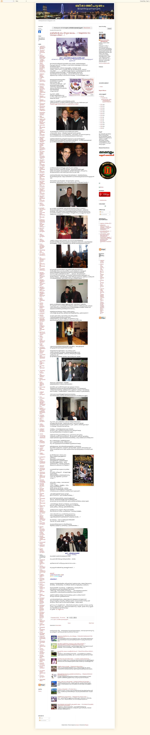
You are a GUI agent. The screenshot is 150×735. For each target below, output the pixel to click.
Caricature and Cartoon (42, 84)
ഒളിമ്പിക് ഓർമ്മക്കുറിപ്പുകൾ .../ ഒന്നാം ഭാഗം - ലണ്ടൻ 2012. (42, 275)
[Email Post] (67, 617)
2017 (101, 111)
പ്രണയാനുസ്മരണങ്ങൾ (42, 473)
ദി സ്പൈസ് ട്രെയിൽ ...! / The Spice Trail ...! (67, 689)
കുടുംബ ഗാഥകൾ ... (42, 315)
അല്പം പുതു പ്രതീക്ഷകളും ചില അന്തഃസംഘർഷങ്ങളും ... (42, 121)
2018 (101, 110)
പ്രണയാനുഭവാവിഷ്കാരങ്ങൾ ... (42, 469)
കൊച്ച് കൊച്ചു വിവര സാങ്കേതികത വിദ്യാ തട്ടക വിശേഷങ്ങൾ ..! (42, 326)
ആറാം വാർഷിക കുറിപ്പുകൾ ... (42, 205)
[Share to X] (73, 617)
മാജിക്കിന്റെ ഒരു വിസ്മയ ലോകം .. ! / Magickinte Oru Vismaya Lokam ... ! (72, 696)
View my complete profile (104, 63)
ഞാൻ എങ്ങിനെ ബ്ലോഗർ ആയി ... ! (42, 384)
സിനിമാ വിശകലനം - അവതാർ (42, 652)
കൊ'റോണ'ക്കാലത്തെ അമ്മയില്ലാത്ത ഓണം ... (42, 319)
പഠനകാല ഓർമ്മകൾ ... (42, 416)
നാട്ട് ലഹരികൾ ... (42, 397)
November (103, 97)
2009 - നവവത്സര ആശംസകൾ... (42, 80)
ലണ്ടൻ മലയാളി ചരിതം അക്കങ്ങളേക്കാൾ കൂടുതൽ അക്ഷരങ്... (106, 100)
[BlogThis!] (71, 617)
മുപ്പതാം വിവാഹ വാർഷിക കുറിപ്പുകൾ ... (42, 551)
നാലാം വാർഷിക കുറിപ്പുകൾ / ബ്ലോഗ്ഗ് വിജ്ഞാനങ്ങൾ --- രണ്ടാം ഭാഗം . (42, 403)
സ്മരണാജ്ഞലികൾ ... (42, 680)
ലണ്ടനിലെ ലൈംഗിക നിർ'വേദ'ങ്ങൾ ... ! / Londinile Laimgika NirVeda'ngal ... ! (73, 658)
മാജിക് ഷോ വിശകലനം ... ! (42, 546)
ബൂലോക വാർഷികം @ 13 (105, 223)
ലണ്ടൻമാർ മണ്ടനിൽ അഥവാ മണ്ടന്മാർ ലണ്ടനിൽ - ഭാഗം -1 (42, 615)
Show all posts (87, 27)
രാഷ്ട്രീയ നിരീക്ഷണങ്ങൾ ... (42, 575)
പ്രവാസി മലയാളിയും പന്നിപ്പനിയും (42, 481)
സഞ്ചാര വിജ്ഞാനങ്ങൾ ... (42, 646)
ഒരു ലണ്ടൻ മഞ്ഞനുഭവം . (42, 270)
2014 (101, 117)
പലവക (41, 433)
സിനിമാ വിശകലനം (42, 649)
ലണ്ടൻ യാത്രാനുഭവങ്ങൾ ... (42, 587)
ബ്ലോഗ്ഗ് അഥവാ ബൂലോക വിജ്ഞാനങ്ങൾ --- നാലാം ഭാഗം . (42, 518)
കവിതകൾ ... (42, 313)
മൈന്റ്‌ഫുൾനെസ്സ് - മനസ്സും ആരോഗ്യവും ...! (42, 562)
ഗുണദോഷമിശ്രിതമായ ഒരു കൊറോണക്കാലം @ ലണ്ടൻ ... (42, 350)
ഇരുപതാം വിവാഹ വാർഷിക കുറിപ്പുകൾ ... (42, 230)
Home (69, 623)
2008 (101, 128)
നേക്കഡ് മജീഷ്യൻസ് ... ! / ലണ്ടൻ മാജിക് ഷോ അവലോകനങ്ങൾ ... (42, 410)
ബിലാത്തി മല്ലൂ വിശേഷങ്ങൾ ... (42, 495)
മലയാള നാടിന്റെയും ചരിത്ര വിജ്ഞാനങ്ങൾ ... (42, 538)
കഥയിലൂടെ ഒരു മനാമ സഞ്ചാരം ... (42, 310)
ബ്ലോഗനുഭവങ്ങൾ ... (42, 506)
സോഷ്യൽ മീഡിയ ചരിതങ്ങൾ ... (42, 667)
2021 (101, 104)
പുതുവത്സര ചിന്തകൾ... (42, 446)
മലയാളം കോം (103, 200)
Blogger (86, 724)
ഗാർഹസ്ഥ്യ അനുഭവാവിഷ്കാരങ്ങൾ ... (42, 340)
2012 (101, 121)
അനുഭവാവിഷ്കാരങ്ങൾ (42, 104)
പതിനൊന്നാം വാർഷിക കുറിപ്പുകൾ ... (42, 420)
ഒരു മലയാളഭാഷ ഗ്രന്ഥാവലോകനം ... (42, 259)
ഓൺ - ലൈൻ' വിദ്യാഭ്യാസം (42, 300)
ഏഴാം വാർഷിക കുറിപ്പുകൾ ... (42, 241)
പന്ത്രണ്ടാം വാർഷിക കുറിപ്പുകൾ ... (42, 430)
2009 (101, 126)
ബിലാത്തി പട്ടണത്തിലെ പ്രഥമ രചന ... (42, 485)
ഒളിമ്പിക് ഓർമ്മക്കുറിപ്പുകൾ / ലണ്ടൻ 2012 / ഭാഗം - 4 (42, 294)
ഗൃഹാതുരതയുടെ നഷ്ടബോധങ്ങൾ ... (42, 362)
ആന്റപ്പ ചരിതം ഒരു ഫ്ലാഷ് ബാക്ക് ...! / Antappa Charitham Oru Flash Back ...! (73, 681)
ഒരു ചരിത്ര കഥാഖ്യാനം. (42, 255)
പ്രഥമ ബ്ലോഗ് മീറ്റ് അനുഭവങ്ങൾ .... (42, 476)
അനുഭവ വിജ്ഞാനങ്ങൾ (42, 97)
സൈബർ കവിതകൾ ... (42, 664)
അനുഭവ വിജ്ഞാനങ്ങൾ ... (42, 101)
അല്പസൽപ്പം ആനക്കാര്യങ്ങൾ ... (42, 127)
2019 (101, 108)
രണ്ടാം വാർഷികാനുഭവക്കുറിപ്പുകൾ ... (42, 571)
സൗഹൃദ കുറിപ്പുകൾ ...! (42, 676)
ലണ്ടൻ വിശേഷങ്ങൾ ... (42, 595)
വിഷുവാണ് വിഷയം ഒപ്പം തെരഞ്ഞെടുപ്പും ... (42, 638)
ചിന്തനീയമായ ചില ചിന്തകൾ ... (42, 371)
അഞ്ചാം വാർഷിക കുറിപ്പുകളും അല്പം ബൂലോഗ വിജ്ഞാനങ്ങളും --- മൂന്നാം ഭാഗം (42, 90)
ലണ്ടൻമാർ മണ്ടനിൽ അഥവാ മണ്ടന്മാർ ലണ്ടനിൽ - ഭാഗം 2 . (42, 601)
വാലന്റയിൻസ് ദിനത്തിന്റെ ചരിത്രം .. (42, 629)
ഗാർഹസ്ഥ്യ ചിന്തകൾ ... (42, 344)
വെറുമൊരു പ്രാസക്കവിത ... (42, 642)
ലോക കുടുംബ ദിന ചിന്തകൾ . (42, 621)
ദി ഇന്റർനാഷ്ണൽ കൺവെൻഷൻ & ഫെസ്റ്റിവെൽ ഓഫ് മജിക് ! (64, 104)
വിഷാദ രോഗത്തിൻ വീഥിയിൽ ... (42, 633)
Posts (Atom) (58, 625)
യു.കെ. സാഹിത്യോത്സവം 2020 (42, 567)
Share (39, 691)
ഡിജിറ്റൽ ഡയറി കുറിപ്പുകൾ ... (42, 394)
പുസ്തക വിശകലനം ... (42, 454)
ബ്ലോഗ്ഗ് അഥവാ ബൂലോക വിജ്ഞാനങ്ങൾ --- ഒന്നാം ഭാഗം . (42, 511)
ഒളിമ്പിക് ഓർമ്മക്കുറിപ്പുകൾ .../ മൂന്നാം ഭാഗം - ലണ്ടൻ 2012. (42, 282)
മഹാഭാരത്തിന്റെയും (42, 543)
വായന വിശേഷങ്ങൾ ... (42, 624)
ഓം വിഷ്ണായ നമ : (60, 609)
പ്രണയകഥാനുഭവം (42, 466)
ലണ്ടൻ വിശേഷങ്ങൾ (42, 591)
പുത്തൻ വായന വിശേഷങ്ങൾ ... (42, 450)
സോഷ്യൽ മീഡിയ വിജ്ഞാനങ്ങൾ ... (42, 672)
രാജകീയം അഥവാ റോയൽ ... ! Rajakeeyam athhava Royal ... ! (70, 666)
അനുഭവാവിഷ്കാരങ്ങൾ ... (42, 107)
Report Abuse (102, 90)
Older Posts (91, 623)
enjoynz (77, 724)
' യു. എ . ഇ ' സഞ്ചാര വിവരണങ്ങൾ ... (42, 52)
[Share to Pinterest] (76, 617)
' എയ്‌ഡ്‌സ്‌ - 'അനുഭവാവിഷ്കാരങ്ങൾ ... (42, 47)
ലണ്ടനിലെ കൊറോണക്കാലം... (42, 579)
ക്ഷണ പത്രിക (41, 336)
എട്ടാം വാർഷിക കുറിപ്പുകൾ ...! (42, 236)
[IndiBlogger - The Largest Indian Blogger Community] (104, 196)
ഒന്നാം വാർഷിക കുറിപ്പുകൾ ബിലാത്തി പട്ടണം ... (42, 246)
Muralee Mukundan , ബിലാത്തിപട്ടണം (104, 41)
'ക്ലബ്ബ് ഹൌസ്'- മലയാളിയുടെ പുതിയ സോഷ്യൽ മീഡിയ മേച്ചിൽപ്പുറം (42, 67)
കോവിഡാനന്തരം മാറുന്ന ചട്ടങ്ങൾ (42, 333)
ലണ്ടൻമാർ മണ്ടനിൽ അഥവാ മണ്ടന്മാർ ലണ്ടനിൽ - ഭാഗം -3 (42, 608)
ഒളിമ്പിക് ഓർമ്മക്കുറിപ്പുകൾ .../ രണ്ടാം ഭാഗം (42, 289)
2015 (101, 115)
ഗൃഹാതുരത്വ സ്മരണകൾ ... (42, 367)
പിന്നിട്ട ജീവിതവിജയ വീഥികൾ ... (42, 442)
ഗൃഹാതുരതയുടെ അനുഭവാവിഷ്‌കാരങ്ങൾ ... (42, 357)
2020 (101, 106)
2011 (101, 122)
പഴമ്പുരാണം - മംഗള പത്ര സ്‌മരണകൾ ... (42, 437)
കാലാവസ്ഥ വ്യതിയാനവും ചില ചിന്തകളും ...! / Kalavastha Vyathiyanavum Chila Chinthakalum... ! (105, 227)
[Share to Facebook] (74, 617)
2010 (101, 124)
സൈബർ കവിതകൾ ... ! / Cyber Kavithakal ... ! (105, 232)
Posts (102, 212)
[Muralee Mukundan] (39, 32)
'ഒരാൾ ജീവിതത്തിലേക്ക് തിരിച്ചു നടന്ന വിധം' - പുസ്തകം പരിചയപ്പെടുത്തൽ (42, 58)
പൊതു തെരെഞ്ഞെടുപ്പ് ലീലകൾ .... (42, 462)
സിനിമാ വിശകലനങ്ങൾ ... (42, 656)
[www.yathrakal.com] (105, 206)
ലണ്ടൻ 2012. (42, 582)
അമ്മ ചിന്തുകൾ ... (42, 117)
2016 (101, 113)
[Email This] (70, 617)
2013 (101, 119)
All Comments (104, 214)
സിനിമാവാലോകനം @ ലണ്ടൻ (42, 660)
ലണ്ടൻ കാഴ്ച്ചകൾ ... (42, 584)
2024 (101, 96)
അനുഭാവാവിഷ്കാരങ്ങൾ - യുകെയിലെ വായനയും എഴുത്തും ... (42, 112)
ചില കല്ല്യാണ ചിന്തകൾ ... (42, 375)
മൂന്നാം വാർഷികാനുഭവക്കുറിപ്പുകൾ (61, 619)
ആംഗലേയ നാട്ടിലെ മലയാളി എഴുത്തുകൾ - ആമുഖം (42, 139)
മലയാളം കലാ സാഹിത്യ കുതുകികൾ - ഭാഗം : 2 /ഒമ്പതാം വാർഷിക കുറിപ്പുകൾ (42, 530)
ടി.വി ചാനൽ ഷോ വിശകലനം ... (42, 389)
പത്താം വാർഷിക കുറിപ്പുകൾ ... (42, 425)
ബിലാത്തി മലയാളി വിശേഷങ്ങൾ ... (42, 490)
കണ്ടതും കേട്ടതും (41, 303)
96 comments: (63, 617)
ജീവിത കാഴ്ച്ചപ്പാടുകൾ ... (42, 379)
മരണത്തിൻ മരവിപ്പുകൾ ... (42, 524)
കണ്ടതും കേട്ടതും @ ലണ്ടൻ (42, 307)
